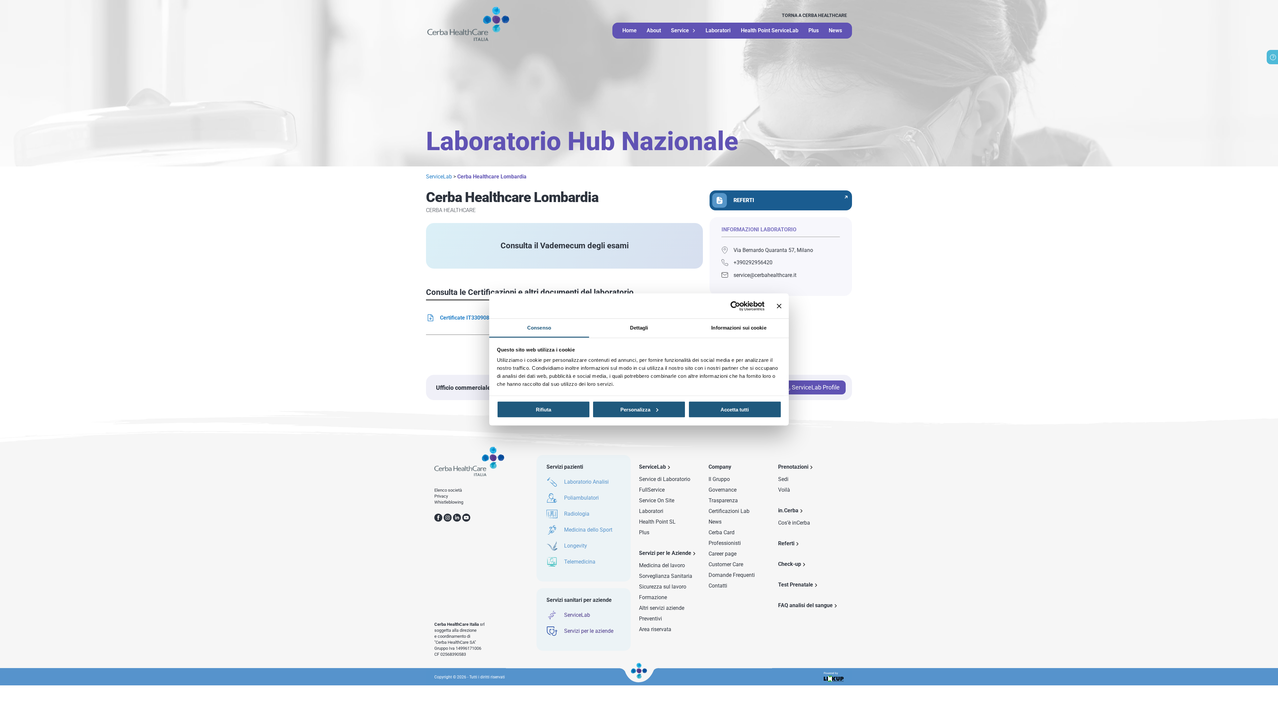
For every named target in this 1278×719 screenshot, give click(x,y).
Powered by (831, 673)
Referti (786, 543)
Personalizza (635, 409)
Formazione (653, 597)
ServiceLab (439, 176)
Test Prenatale (795, 585)
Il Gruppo (719, 479)
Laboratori (718, 30)
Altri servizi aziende (661, 608)
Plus (813, 30)
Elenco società (448, 490)
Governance (723, 490)
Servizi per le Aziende (665, 553)
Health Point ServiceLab (769, 30)
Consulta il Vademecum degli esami (565, 245)
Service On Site (656, 500)
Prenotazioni (793, 467)
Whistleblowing (448, 502)
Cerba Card (722, 532)
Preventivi (650, 618)
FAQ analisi (805, 605)
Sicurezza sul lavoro (662, 587)
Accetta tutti (735, 409)
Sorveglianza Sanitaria (665, 576)
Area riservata (655, 629)
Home (629, 30)
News (835, 30)
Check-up (789, 564)
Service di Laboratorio (664, 479)
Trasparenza (723, 500)
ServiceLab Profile (816, 387)
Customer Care (726, 564)
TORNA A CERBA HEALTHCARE (814, 15)
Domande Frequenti (732, 575)
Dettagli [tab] (639, 328)
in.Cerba (788, 510)
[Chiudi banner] (779, 306)
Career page (723, 554)
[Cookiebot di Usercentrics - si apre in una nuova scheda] (735, 306)
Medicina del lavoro (662, 565)
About (654, 30)
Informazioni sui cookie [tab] (738, 328)
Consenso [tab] (539, 328)
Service (680, 31)
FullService (652, 490)
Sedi (783, 479)
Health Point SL (657, 522)
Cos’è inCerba (794, 523)
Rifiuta (543, 409)
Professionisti (725, 543)
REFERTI (744, 200)
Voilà (784, 490)
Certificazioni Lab (729, 511)
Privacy (441, 496)
